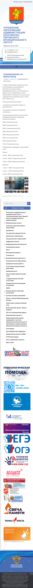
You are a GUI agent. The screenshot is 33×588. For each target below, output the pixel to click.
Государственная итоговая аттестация (14, 279)
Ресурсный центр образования (16, 261)
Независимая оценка (13, 247)
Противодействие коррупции (15, 331)
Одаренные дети (11, 271)
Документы (10, 230)
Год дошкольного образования (16, 239)
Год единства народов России (16, 233)
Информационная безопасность (16, 244)
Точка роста (10, 255)
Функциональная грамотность (16, 258)
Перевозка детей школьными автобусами (15, 284)
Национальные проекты (14, 315)
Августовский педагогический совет (16, 275)
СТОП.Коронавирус (12, 337)
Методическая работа (13, 252)
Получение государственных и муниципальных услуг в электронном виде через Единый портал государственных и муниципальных (17, 216)
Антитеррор (10, 328)
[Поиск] (28, 203)
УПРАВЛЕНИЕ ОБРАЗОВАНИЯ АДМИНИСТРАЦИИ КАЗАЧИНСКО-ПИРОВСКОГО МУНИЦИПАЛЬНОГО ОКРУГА (15, 35)
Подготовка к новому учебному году (16, 304)
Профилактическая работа (15, 263)
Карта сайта (10, 342)
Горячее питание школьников (15, 295)
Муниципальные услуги (13, 223)
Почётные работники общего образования (15, 226)
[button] (16, 66)
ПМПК (8, 288)
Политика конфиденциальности (14, 541)
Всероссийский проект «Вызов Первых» (16, 309)
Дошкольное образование (14, 236)
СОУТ (8, 250)
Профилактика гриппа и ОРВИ (16, 334)
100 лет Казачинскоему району (16, 312)
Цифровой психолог (12, 241)
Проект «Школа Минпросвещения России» (17, 299)
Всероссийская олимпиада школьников (15, 292)
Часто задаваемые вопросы (15, 339)
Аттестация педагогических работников (15, 267)
